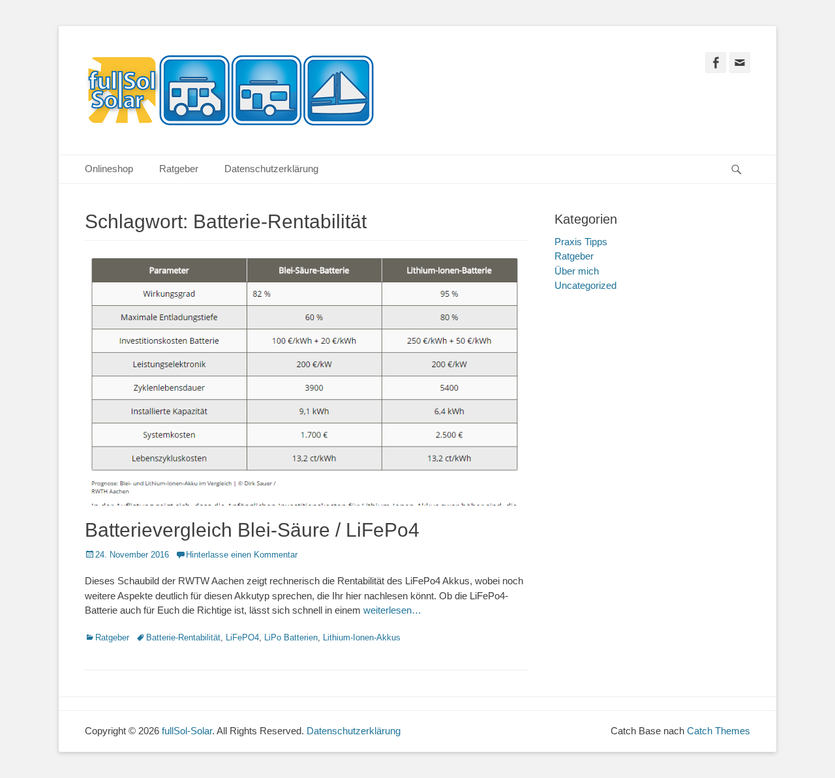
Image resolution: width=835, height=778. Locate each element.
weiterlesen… (392, 610)
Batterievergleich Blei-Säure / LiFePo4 (252, 530)
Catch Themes (718, 730)
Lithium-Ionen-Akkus (362, 637)
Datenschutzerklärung (271, 168)
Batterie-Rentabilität (183, 637)
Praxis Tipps (580, 241)
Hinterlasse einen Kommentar (241, 555)
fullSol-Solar (187, 730)
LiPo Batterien (291, 637)
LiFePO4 (242, 637)
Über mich (576, 271)
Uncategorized (585, 285)
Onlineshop (109, 168)
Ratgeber (178, 168)
